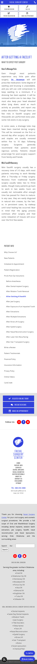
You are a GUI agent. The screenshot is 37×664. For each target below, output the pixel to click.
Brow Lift (19, 637)
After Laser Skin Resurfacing (17, 337)
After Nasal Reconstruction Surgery (20, 332)
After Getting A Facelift (16, 296)
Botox (19, 643)
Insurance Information (13, 365)
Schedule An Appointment (14, 264)
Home (18, 463)
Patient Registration (9, 16)
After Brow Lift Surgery (15, 322)
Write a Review (9, 347)
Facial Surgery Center (18, 2)
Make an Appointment (28, 16)
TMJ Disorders (18, 623)
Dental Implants (18, 469)
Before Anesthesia (13, 281)
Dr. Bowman (17, 79)
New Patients (9, 258)
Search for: (7, 546)
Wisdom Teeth (18, 617)
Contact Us (18, 478)
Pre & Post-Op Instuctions (14, 276)
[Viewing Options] (4, 659)
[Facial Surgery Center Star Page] (28, 422)
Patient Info (9, 246)
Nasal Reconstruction (19, 631)
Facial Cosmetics (18, 472)
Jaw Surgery (18, 620)
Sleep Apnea (18, 626)
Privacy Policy (9, 371)
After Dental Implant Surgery (17, 286)
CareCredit (8, 383)
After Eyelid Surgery (13, 327)
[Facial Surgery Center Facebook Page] (23, 422)
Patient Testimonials (12, 353)
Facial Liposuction (19, 646)
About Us (18, 476)
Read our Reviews (9, 9)
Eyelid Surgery (19, 634)
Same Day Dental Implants (18, 614)
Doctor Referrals (18, 474)
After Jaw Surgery (13, 301)
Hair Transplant (19, 640)
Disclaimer (18, 481)
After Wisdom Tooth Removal (17, 291)
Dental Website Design (11, 662)
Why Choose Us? (10, 252)
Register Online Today (20, 398)
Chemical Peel (19, 649)
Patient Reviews (20, 404)
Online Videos (9, 377)
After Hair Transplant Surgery (17, 342)
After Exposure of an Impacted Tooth (20, 306)
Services (19, 467)
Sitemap (18, 483)
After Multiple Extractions (16, 317)
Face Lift (18, 628)
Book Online (28, 659)
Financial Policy (10, 359)
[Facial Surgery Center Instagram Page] (19, 422)
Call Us (30, 653)
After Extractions (12, 311)
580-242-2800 (20, 487)
